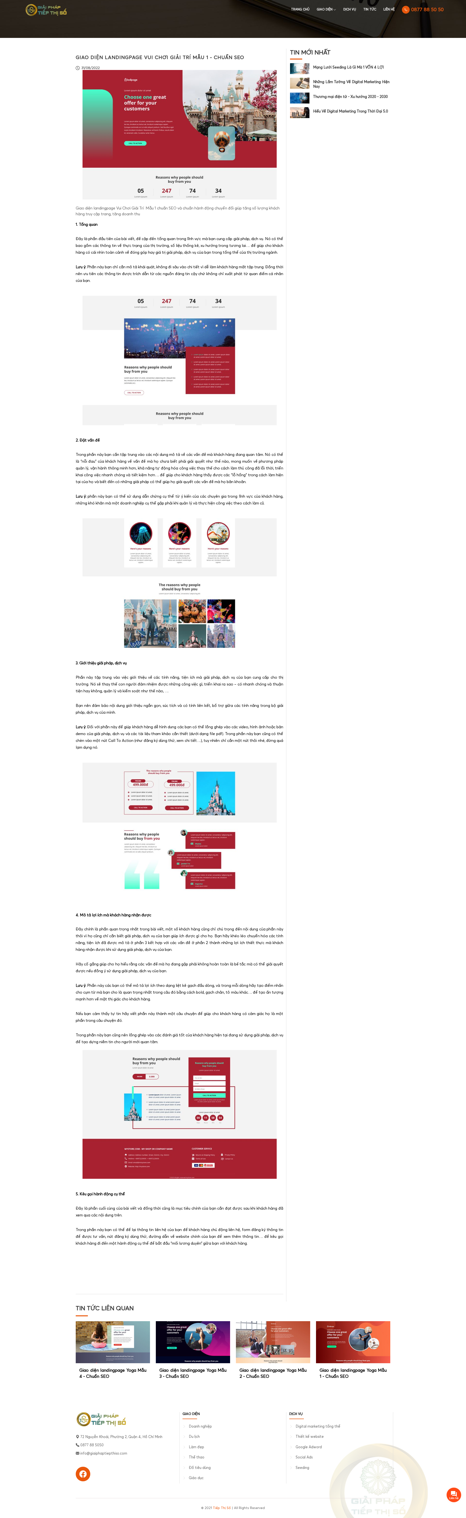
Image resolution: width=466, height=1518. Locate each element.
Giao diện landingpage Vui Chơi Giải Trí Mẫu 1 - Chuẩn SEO (160, 57)
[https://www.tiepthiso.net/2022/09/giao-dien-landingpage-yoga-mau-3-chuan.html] (193, 1342)
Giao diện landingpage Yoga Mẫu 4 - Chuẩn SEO (112, 1373)
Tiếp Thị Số (222, 1508)
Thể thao (196, 1457)
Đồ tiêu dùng (200, 1468)
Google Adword (309, 1447)
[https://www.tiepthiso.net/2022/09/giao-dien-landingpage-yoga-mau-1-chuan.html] (353, 1342)
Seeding (302, 1468)
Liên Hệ (389, 9)
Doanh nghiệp (200, 1426)
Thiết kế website (310, 1437)
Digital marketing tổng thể (318, 1426)
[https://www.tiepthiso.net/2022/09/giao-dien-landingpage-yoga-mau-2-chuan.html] (273, 1342)
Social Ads (304, 1457)
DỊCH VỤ (349, 9)
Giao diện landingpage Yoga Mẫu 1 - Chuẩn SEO (353, 1373)
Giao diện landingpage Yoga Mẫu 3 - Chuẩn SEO (192, 1373)
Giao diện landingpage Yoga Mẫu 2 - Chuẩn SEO (273, 1373)
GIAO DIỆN (325, 9)
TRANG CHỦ (300, 9)
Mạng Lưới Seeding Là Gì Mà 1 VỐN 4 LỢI (348, 67)
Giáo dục (196, 1478)
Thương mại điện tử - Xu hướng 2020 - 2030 (350, 97)
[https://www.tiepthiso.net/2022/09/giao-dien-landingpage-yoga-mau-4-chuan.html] (113, 1342)
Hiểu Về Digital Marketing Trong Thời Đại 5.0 (350, 111)
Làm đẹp (196, 1447)
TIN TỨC (369, 9)
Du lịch (194, 1437)
